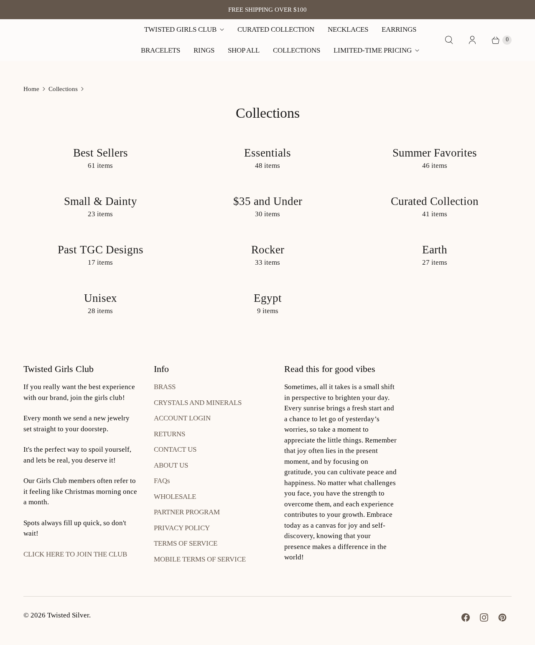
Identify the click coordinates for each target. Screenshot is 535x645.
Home (31, 89)
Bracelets (160, 50)
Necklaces (348, 29)
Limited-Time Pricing (373, 50)
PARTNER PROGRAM (187, 512)
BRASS (165, 387)
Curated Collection (275, 29)
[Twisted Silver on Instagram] (484, 617)
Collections (296, 50)
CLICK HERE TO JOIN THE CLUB (75, 554)
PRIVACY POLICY (182, 528)
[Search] (449, 40)
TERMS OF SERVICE (185, 543)
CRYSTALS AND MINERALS (198, 403)
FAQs (162, 481)
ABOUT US (171, 465)
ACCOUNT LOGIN (182, 418)
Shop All (244, 50)
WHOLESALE (175, 497)
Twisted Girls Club (180, 29)
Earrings (399, 29)
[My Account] (472, 40)
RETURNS (169, 434)
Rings (204, 50)
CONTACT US (175, 449)
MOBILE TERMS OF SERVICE (200, 559)
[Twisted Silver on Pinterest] (502, 617)
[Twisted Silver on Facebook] (465, 617)
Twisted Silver (68, 615)
